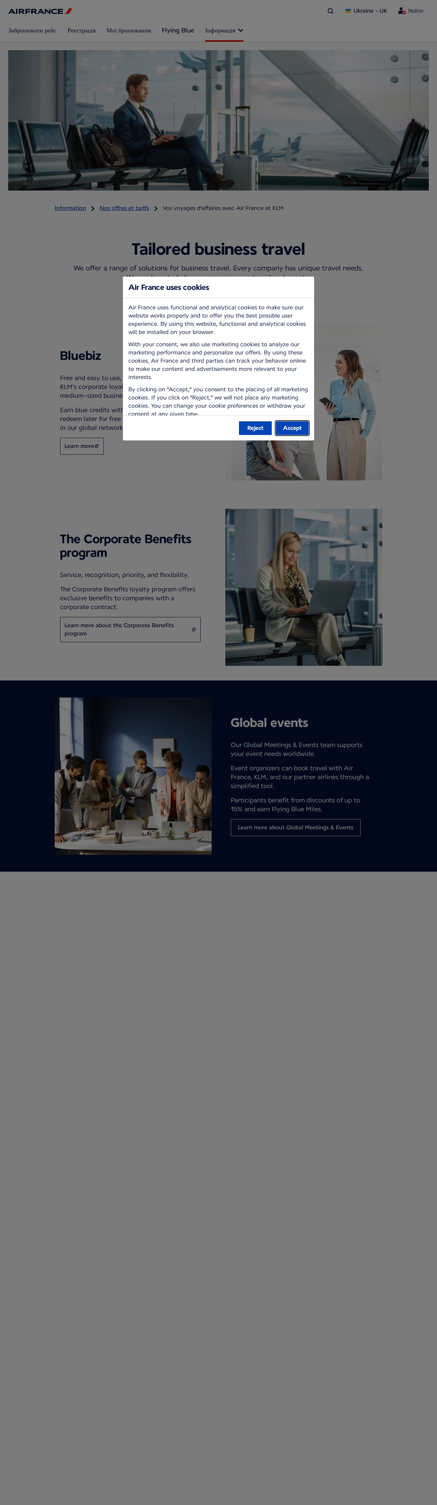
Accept (292, 428)
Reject (256, 428)
